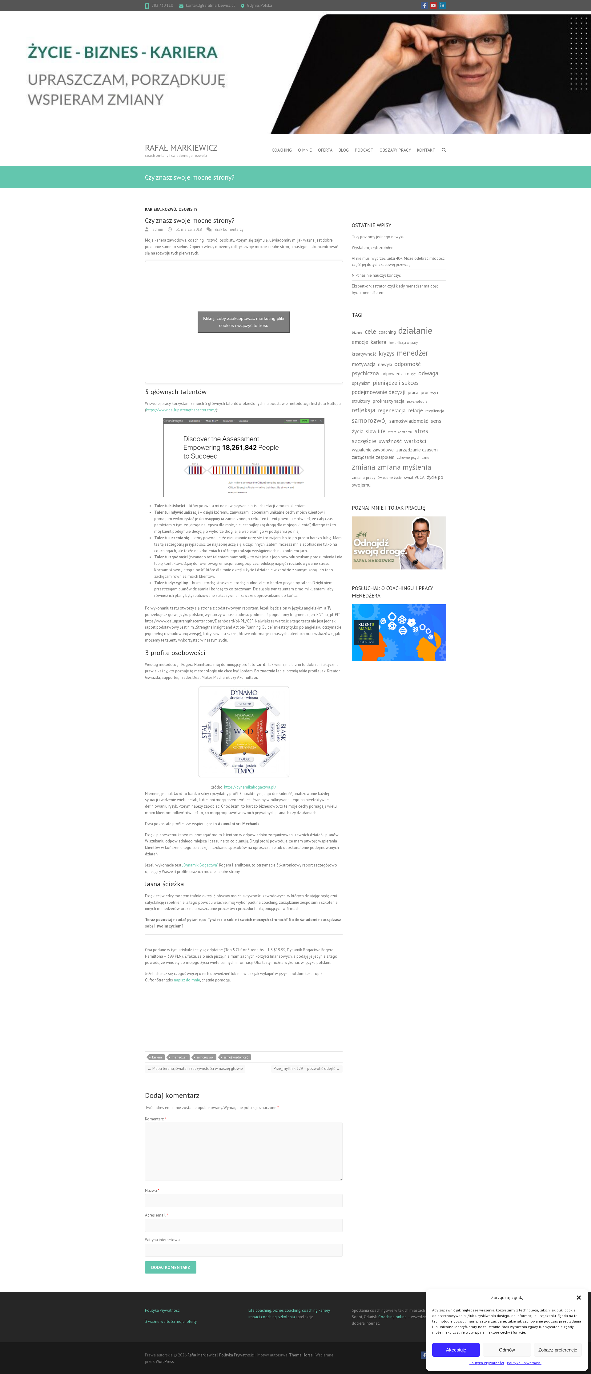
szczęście (364, 441)
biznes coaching (286, 1310)
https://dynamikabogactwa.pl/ (250, 787)
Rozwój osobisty (180, 209)
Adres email (156, 1215)
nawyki (385, 364)
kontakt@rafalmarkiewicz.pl (210, 5)
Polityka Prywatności (486, 1362)
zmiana (363, 467)
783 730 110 (162, 5)
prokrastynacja (388, 401)
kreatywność (364, 354)
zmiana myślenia (404, 467)
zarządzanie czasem (417, 449)
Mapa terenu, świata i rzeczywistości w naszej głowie (195, 1068)
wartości (415, 441)
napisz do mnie (187, 980)
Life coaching (259, 1310)
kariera (157, 1057)
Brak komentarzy (229, 229)
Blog (344, 150)
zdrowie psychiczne (413, 457)
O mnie (305, 150)
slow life (375, 431)
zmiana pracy (363, 477)
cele (370, 331)
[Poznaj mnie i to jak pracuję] (399, 519)
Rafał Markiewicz (181, 147)
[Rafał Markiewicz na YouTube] (433, 5)
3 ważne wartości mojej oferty (171, 1321)
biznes (357, 332)
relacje (415, 410)
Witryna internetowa (162, 1239)
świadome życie (390, 477)
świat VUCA (414, 477)
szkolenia (286, 1316)
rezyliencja (434, 411)
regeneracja (392, 410)
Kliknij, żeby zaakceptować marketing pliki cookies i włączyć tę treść (243, 322)
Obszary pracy (395, 150)
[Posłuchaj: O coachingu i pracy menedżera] (399, 607)
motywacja (364, 364)
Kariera (153, 209)
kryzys (386, 353)
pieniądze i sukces (396, 382)
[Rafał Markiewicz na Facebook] (424, 5)
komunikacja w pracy (403, 342)
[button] (579, 1297)
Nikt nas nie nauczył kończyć (376, 275)
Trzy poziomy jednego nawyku (378, 236)
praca (413, 392)
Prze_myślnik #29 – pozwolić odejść (307, 1068)
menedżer (179, 1057)
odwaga (428, 373)
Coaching (282, 150)
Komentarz (155, 1119)
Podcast (364, 150)
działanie (415, 330)
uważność (390, 441)
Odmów (507, 1349)
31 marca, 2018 (188, 229)
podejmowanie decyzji (378, 392)
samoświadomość (235, 1057)
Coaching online (392, 1316)
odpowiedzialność (398, 374)
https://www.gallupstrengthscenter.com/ (181, 410)
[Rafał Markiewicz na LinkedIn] (442, 5)
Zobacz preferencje (557, 1349)
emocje (360, 341)
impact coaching (262, 1316)
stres (421, 431)
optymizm (361, 383)
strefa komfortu (400, 432)
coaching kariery (316, 1310)
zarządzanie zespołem (373, 457)
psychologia (417, 401)
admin (157, 229)
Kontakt (426, 150)
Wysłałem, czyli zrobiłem (373, 247)
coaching (387, 332)
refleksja (364, 410)
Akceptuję (456, 1349)
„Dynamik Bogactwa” (200, 865)
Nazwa (152, 1190)
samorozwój (205, 1057)
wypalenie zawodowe (373, 450)
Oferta (325, 150)
